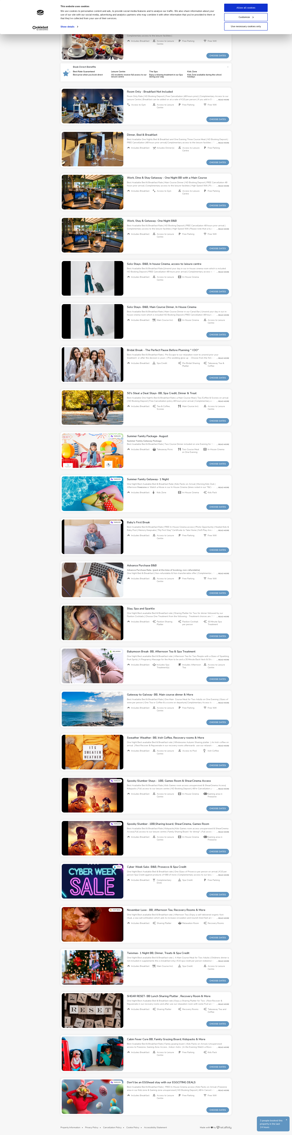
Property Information (70, 1127)
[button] (92, 42)
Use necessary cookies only (246, 26)
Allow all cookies (245, 7)
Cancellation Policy (112, 1127)
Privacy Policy (91, 1127)
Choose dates (218, 55)
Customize (244, 17)
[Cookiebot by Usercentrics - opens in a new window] (40, 28)
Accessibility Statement (155, 1127)
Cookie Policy (132, 1127)
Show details (67, 26)
